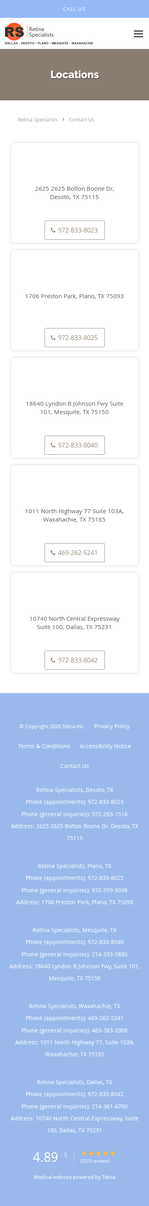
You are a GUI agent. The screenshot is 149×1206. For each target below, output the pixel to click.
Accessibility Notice (105, 746)
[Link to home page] (64, 33)
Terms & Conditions (44, 746)
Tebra (108, 1177)
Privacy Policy (112, 726)
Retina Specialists (38, 119)
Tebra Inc (72, 726)
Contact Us (81, 119)
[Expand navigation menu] (138, 33)
